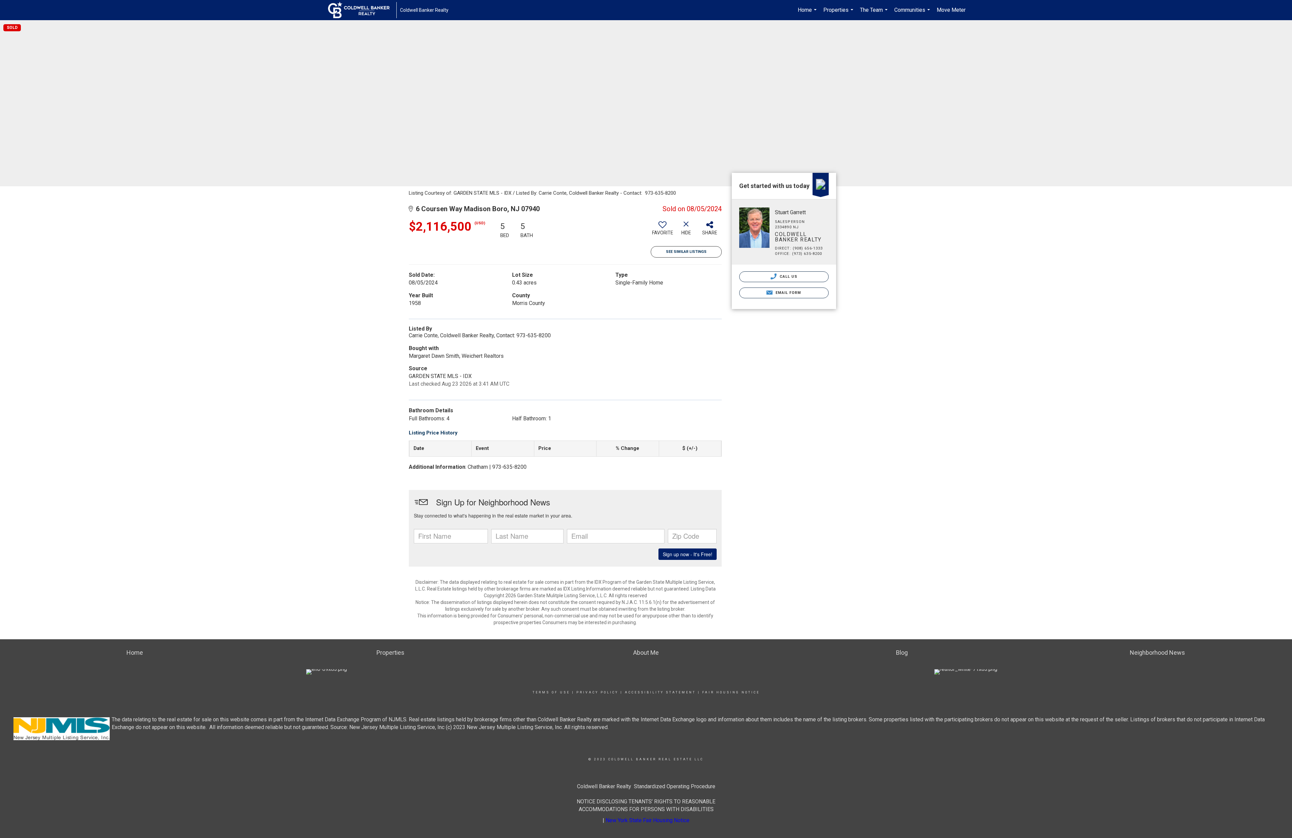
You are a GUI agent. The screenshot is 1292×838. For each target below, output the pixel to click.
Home (808, 13)
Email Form (787, 293)
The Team (874, 13)
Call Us (788, 276)
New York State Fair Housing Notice (647, 820)
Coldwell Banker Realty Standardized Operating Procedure (646, 786)
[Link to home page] (362, 10)
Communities (913, 13)
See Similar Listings (686, 252)
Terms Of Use (551, 692)
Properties (839, 13)
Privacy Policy (597, 692)
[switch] (662, 231)
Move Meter (951, 10)
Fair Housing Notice (731, 692)
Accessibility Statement (660, 692)
